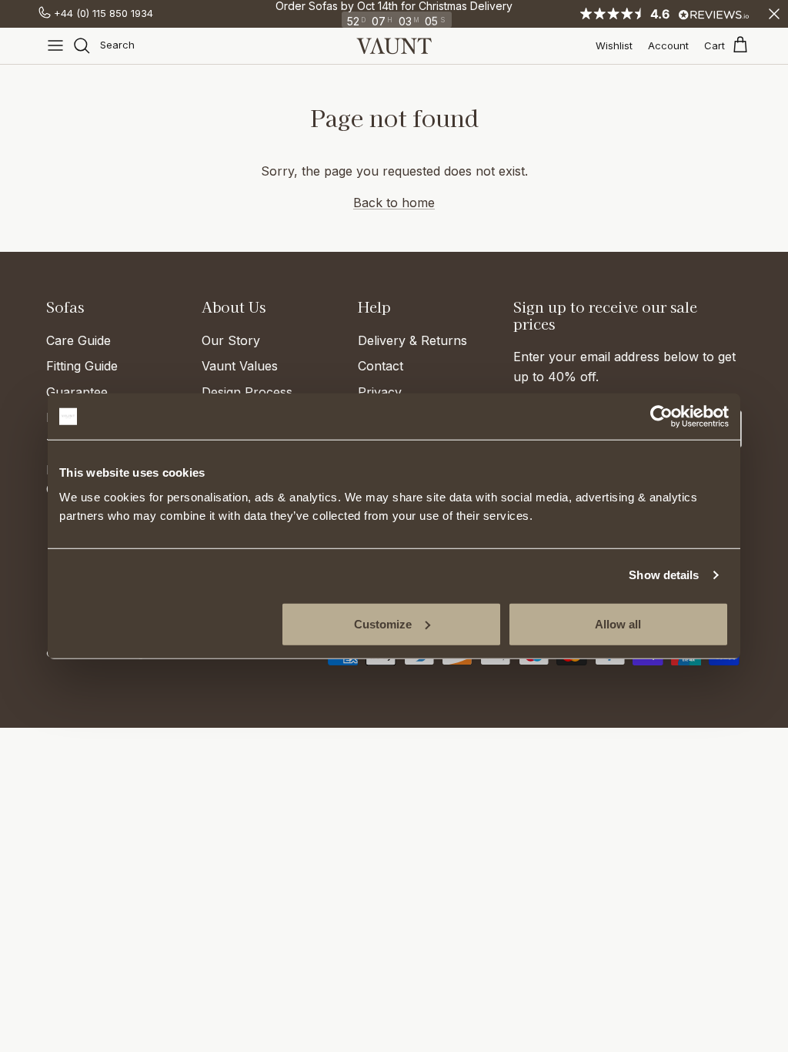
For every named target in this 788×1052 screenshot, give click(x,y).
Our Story (231, 340)
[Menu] (55, 45)
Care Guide (78, 340)
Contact (380, 366)
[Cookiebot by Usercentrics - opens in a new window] (661, 416)
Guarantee (77, 392)
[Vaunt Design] (394, 45)
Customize (383, 623)
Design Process (247, 392)
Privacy (380, 392)
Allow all (618, 623)
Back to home (394, 202)
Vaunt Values (240, 366)
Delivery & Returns (412, 340)
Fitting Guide (82, 366)
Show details (664, 574)
